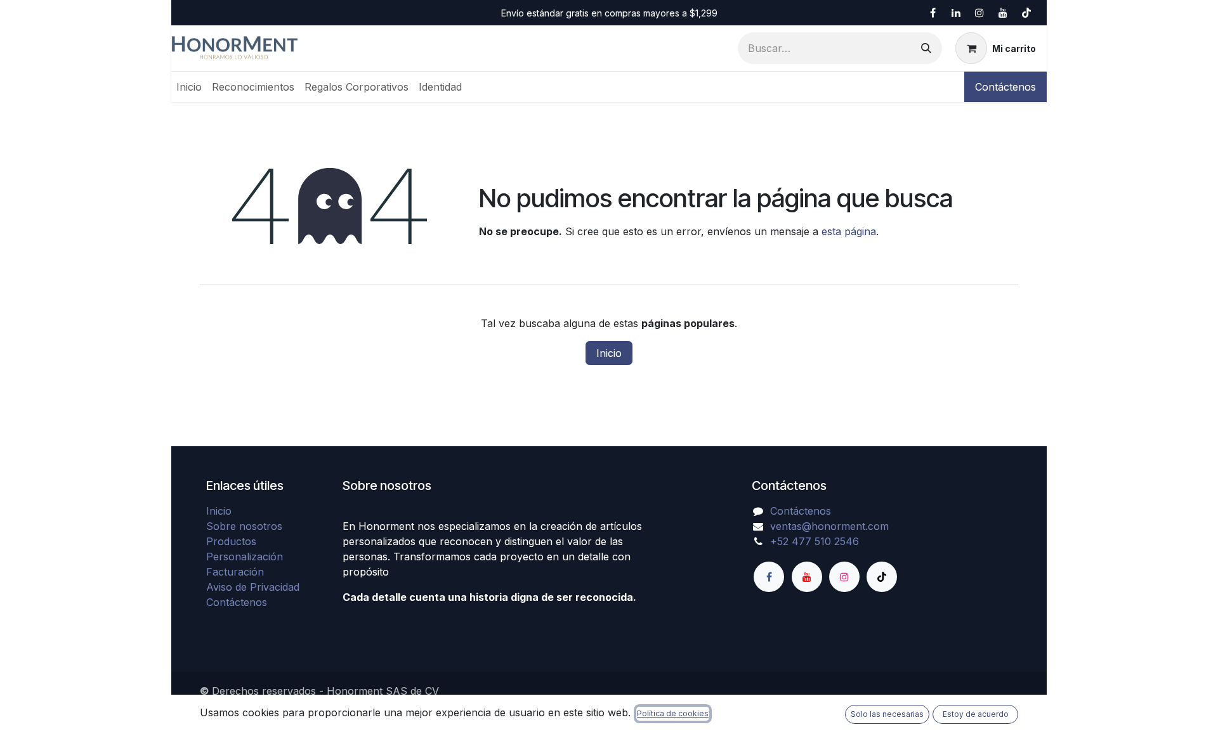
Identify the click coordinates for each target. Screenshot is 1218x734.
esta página (849, 231)
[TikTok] (1026, 13)
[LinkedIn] (956, 13)
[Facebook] (932, 13)
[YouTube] (1003, 13)
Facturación (235, 571)
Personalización (244, 556)
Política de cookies (673, 713)
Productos (231, 541)
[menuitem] (189, 87)
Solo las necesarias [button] (887, 714)
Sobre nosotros (244, 526)
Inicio (609, 353)
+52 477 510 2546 (814, 541)
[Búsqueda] (926, 48)
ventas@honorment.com (829, 526)
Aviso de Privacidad (252, 587)
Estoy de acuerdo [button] (976, 714)
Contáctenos (1005, 86)
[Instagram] (979, 13)
